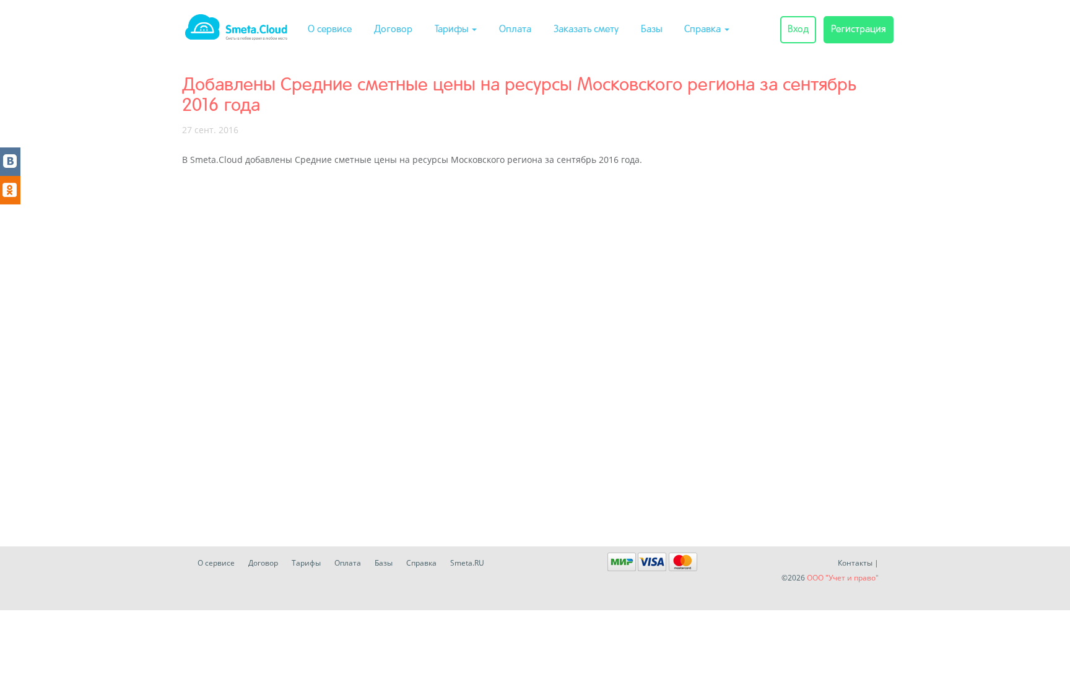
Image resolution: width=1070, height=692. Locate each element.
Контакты (855, 563)
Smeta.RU (467, 563)
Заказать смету (586, 29)
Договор (393, 29)
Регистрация (858, 29)
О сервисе (330, 29)
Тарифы (453, 29)
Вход (798, 29)
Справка (703, 29)
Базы (651, 29)
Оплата (515, 29)
